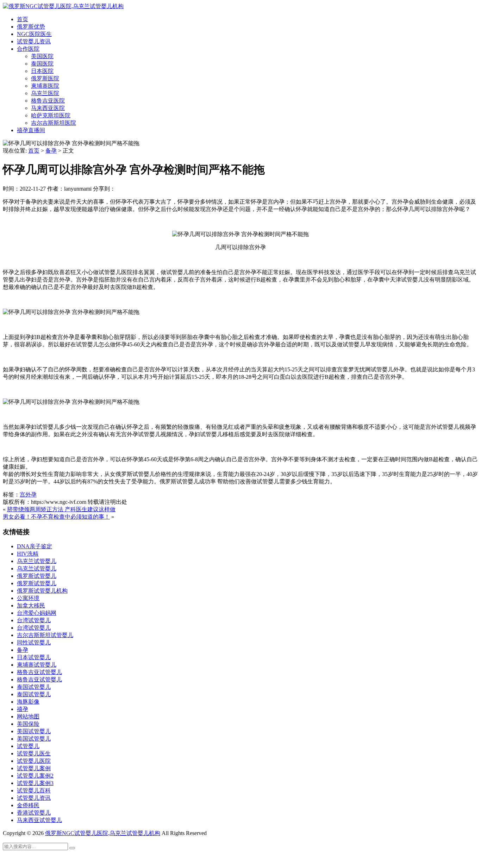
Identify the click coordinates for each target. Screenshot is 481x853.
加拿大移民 (31, 605)
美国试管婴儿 (34, 731)
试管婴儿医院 (34, 761)
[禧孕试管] (63, 6)
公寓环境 (28, 598)
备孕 (51, 151)
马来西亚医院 (48, 108)
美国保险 (28, 724)
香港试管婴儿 (34, 813)
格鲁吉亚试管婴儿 (39, 672)
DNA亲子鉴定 (34, 546)
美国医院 (42, 56)
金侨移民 (28, 805)
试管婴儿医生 (34, 753)
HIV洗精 (27, 554)
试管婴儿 (28, 746)
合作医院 (28, 49)
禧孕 (22, 709)
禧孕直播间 (31, 130)
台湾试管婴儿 (34, 620)
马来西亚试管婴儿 (39, 820)
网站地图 (28, 716)
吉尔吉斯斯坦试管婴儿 (45, 635)
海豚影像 (28, 702)
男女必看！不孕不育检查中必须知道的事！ (56, 517)
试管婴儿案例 (34, 768)
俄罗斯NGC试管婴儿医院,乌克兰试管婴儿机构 (102, 833)
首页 (22, 19)
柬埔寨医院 (45, 86)
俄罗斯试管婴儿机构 (42, 591)
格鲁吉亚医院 (48, 101)
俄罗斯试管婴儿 (36, 576)
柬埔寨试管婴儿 (36, 665)
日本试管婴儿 (34, 657)
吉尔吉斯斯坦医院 (53, 123)
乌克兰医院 (45, 93)
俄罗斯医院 (45, 78)
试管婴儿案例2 (35, 776)
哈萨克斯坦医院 (50, 115)
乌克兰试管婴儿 (36, 561)
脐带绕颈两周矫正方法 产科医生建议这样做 (61, 509)
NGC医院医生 (34, 34)
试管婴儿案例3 (35, 783)
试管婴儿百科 (34, 790)
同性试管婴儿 (34, 642)
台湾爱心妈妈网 (36, 613)
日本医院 (42, 71)
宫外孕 (28, 494)
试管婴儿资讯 (34, 41)
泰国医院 (42, 64)
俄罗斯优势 (31, 27)
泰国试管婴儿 (34, 687)
